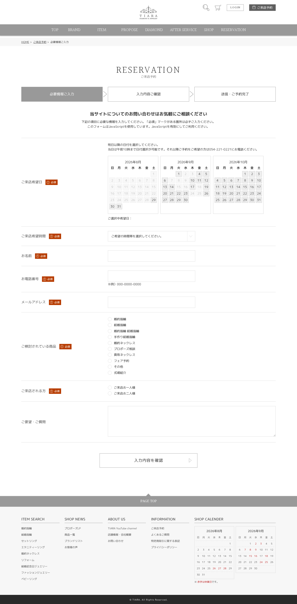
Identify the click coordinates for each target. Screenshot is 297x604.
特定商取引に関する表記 (165, 541)
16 (112, 193)
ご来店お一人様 (124, 387)
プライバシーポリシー (164, 547)
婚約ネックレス (124, 343)
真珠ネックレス (124, 355)
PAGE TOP (148, 501)
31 (119, 206)
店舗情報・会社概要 (119, 534)
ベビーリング (29, 579)
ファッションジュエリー (35, 572)
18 (126, 193)
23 (112, 200)
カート (218, 7)
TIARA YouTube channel (122, 528)
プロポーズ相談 (124, 349)
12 (133, 187)
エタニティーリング (33, 547)
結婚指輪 (120, 325)
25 (126, 200)
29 (154, 200)
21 (147, 193)
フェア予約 (121, 361)
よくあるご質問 (160, 534)
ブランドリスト (74, 541)
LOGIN (235, 7)
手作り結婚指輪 (124, 337)
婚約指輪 (120, 319)
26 (133, 200)
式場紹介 (120, 373)
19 (133, 193)
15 (154, 187)
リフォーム (27, 560)
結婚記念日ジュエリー (34, 566)
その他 (118, 367)
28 (147, 200)
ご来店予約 (264, 7)
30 (112, 206)
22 (154, 193)
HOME (25, 42)
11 (126, 187)
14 (147, 187)
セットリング (29, 541)
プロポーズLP (73, 528)
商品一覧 (70, 534)
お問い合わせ (115, 541)
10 (119, 187)
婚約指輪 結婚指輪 (126, 331)
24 (119, 200)
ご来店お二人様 (124, 393)
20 (140, 193)
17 (119, 193)
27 (140, 200)
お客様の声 (71, 547)
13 (140, 187)
